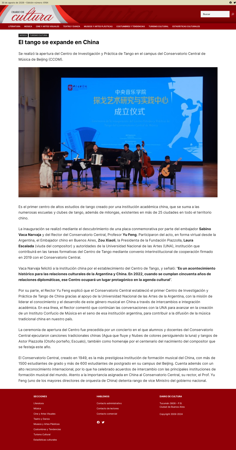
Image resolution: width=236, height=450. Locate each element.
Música (23, 35)
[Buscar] (233, 14)
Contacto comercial (107, 413)
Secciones (40, 396)
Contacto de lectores (108, 408)
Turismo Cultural (39, 35)
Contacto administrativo (109, 403)
